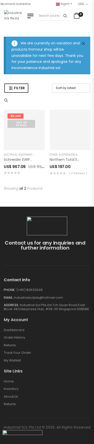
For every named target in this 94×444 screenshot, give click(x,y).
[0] (76, 15)
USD (81, 4)
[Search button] (65, 16)
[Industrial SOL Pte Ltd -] (15, 15)
